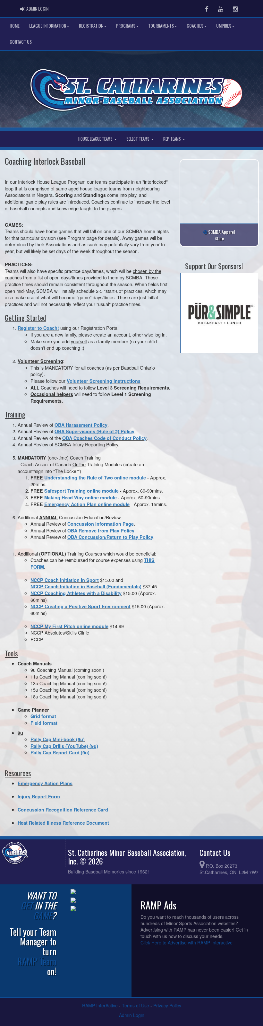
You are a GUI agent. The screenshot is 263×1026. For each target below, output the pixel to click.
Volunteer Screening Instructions (103, 381)
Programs (125, 25)
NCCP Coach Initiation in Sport (64, 580)
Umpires (223, 25)
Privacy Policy (167, 1005)
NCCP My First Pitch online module (69, 626)
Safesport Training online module (81, 490)
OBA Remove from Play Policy (100, 530)
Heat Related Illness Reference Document (63, 823)
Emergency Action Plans (45, 783)
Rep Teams (172, 139)
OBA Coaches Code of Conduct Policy (104, 438)
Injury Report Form (39, 796)
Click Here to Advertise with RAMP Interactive (186, 942)
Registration (91, 25)
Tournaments (161, 25)
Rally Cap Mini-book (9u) (57, 739)
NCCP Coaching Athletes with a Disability (76, 593)
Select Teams (138, 139)
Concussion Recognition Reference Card (63, 809)
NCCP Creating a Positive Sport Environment (80, 606)
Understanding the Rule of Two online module (95, 477)
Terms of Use (135, 1005)
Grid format (43, 716)
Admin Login (131, 1015)
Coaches (195, 25)
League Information (47, 25)
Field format (43, 723)
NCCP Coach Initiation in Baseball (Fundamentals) (85, 586)
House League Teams (96, 139)
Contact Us (21, 41)
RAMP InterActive (100, 1005)
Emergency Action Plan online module (87, 504)
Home (15, 25)
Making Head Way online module (80, 497)
